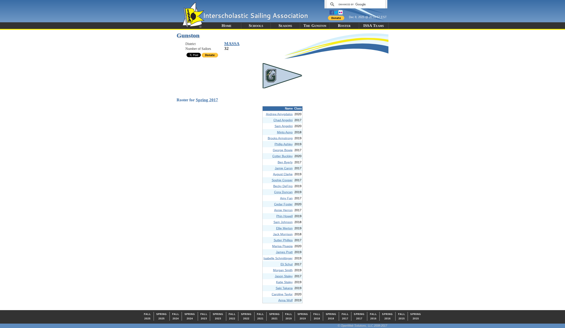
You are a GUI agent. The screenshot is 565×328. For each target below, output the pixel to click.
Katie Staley (284, 282)
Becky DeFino (283, 186)
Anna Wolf (285, 300)
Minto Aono (285, 132)
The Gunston (314, 25)
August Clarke (283, 174)
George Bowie (283, 150)
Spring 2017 (207, 100)
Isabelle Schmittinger (278, 258)
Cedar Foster (283, 204)
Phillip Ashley (284, 144)
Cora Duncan (283, 192)
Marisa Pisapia (282, 246)
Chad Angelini (283, 120)
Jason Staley (284, 276)
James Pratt (284, 252)
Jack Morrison (283, 234)
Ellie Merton (284, 228)
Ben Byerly (285, 162)
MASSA (231, 43)
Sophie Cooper (282, 180)
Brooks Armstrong (280, 138)
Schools (256, 25)
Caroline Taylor (282, 294)
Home (227, 25)
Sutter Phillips (283, 240)
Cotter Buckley (282, 156)
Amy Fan (286, 198)
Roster (344, 25)
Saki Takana (284, 288)
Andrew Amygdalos (279, 114)
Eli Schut (287, 264)
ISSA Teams (373, 25)
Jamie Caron (284, 168)
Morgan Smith (283, 270)
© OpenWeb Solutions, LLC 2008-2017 (362, 325)
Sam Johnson (283, 222)
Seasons (285, 25)
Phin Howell (284, 216)
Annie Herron (283, 210)
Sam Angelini (284, 126)
